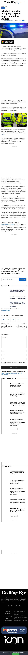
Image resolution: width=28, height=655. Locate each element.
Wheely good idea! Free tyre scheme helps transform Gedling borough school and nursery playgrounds (17, 422)
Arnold (19, 50)
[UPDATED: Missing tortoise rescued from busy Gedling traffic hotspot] (5, 394)
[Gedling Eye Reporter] (2, 20)
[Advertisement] (14, 84)
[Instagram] (8, 320)
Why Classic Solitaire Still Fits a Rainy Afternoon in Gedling (17, 472)
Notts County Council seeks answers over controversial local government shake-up (17, 403)
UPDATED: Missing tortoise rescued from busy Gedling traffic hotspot (17, 394)
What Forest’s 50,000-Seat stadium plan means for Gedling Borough (17, 482)
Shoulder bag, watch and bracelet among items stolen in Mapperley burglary (7, 326)
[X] (18, 320)
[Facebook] (3, 320)
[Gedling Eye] (14, 2)
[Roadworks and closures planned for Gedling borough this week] (5, 385)
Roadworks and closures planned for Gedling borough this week (16, 385)
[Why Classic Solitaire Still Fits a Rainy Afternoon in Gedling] (5, 291)
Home (2, 6)
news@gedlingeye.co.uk (5, 310)
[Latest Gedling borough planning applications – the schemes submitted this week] (5, 412)
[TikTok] (13, 320)
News (6, 6)
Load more (13, 429)
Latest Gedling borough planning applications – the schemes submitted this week (17, 413)
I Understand (16, 653)
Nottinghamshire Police (7, 224)
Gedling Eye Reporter (9, 20)
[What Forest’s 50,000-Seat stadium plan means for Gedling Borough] (5, 297)
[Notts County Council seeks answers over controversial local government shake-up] (5, 403)
